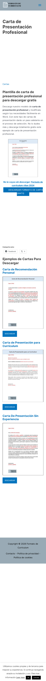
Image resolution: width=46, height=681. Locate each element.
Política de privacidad (28, 553)
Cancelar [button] (36, 677)
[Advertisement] (23, 59)
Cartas (6, 84)
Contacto (10, 553)
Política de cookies (23, 557)
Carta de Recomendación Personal (20, 271)
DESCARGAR (10, 334)
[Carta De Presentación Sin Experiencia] (23, 473)
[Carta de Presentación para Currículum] (23, 400)
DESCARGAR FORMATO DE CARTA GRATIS (25, 192)
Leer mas (20, 677)
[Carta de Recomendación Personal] (23, 327)
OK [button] (28, 677)
